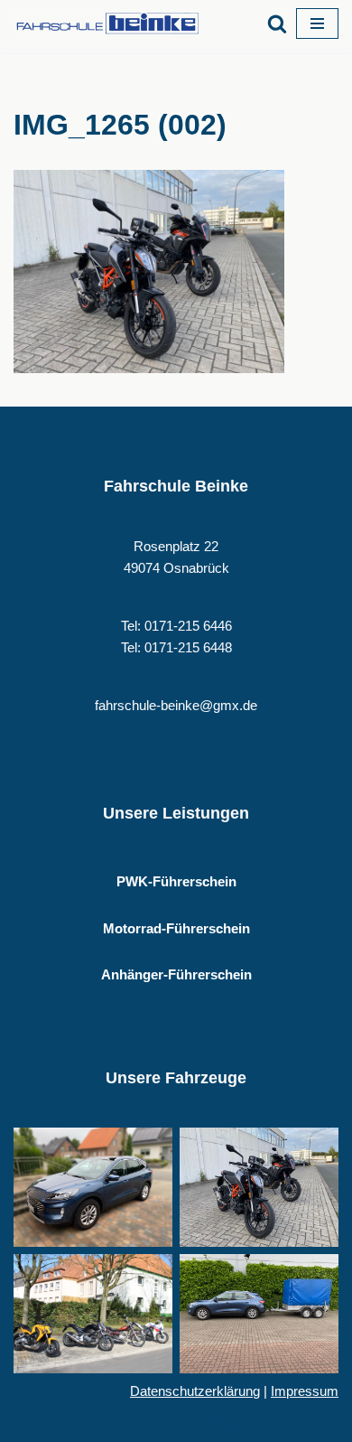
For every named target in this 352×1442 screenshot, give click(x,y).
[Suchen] (277, 23)
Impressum (304, 1391)
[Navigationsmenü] (317, 23)
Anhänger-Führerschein (176, 974)
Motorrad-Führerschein (176, 928)
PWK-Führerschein (176, 881)
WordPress (243, 1423)
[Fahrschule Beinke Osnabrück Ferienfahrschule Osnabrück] (113, 23)
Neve (91, 1423)
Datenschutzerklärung (195, 1391)
